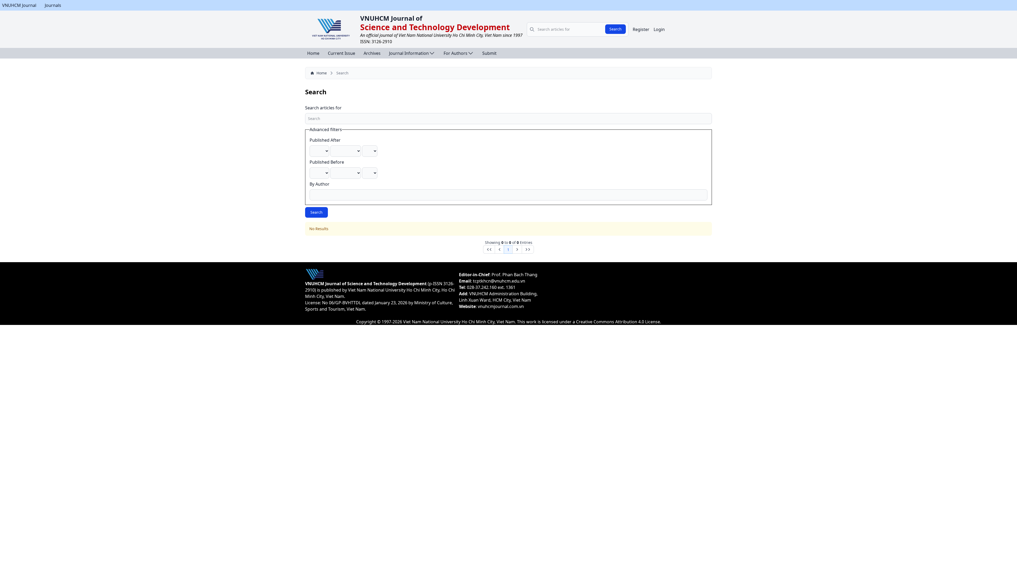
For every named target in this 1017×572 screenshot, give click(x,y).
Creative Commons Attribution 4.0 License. (618, 322)
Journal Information (409, 53)
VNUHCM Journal (19, 5)
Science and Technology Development (435, 27)
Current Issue (341, 53)
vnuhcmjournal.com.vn (501, 306)
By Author (319, 184)
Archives (372, 53)
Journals (53, 5)
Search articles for (323, 108)
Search (615, 29)
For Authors (455, 53)
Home (313, 53)
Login (659, 29)
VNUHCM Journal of (391, 18)
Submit (489, 53)
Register (641, 29)
